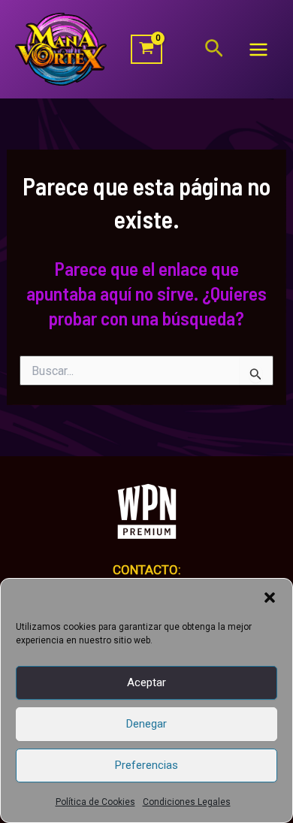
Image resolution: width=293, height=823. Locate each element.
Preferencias (146, 765)
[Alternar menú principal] (258, 49)
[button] (269, 597)
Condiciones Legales (187, 802)
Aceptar (146, 682)
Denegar (146, 724)
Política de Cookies (95, 802)
